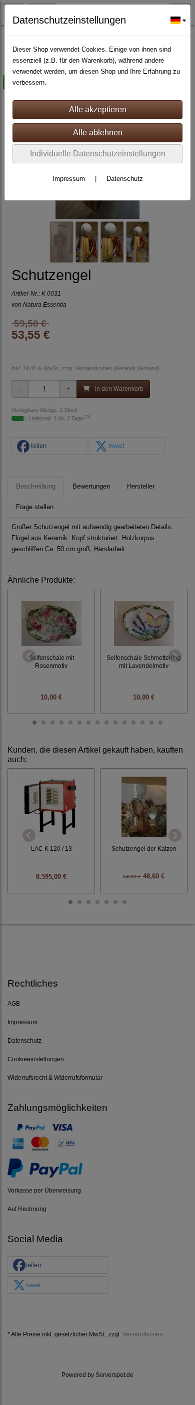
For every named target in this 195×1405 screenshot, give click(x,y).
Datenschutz (124, 178)
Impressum (68, 178)
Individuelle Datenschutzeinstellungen (98, 153)
